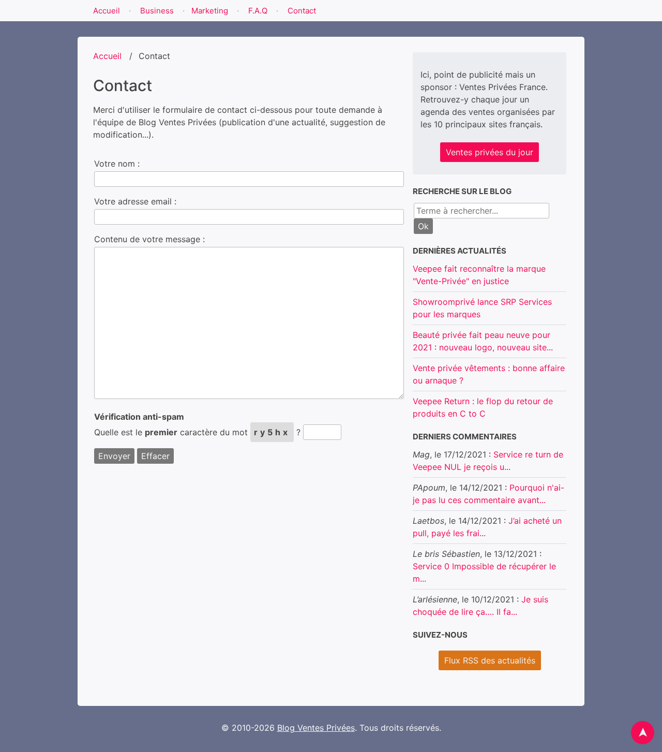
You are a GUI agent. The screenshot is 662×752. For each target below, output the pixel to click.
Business (157, 11)
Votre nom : (117, 163)
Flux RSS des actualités (489, 660)
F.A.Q (257, 11)
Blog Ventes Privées (316, 727)
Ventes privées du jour (489, 152)
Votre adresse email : (135, 201)
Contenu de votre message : (149, 239)
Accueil (106, 11)
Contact (302, 11)
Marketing (209, 11)
